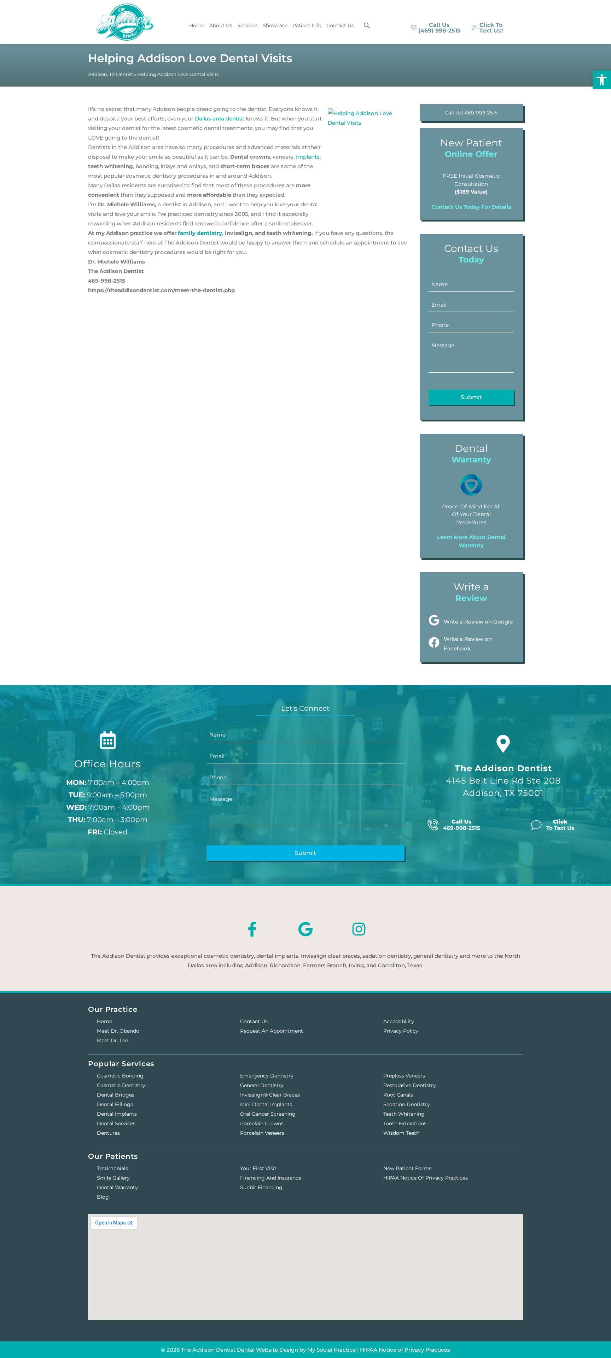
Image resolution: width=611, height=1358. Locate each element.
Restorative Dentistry (409, 1085)
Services (247, 25)
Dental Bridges (115, 1095)
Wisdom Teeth (401, 1133)
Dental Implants (117, 1114)
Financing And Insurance (270, 1178)
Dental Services (116, 1123)
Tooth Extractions (404, 1123)
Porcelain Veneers (262, 1133)
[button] (367, 25)
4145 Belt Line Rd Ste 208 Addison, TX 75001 (503, 780)
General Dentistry (262, 1085)
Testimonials (112, 1168)
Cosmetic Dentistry (121, 1085)
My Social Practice (331, 1349)
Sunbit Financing (261, 1187)
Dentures (108, 1133)
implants (308, 156)
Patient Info (306, 25)
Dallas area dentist (219, 118)
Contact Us (340, 25)
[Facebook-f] (252, 929)
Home (196, 25)
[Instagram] (359, 929)
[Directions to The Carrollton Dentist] (503, 743)
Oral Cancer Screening (268, 1114)
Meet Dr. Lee (112, 1040)
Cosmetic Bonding (120, 1076)
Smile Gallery (113, 1178)
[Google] (305, 929)
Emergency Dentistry (266, 1076)
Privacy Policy (400, 1031)
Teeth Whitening (404, 1114)
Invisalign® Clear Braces (270, 1095)
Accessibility (398, 1021)
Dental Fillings (115, 1104)
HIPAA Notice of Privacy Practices (425, 1178)
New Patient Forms (407, 1168)
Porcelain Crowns (262, 1123)
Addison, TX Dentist (110, 74)
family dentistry (200, 233)
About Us (220, 25)
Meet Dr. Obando (118, 1031)
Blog (103, 1197)
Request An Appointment (271, 1031)
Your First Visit (258, 1168)
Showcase (275, 25)
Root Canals (398, 1095)
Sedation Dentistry (406, 1104)
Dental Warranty (117, 1187)
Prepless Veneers (404, 1076)
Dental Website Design (267, 1349)
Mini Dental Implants (266, 1104)
